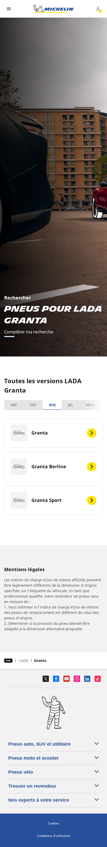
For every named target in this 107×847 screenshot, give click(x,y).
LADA (23, 660)
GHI (52, 404)
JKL (70, 404)
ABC (13, 404)
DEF (33, 404)
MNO (90, 404)
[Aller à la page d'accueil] (53, 8)
